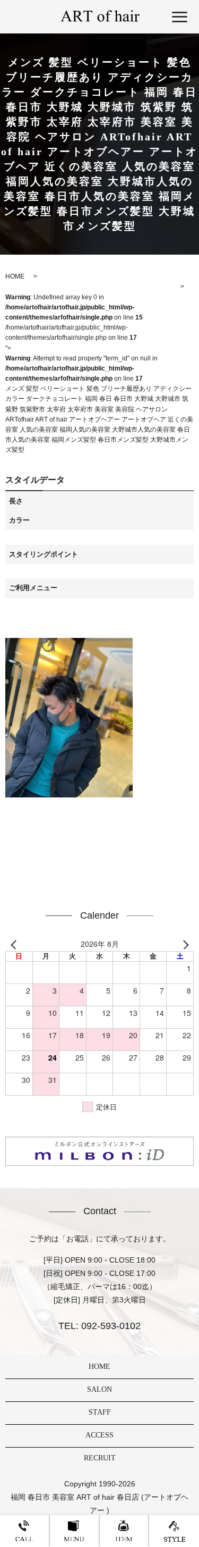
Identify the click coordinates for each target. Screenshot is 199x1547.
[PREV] (15, 944)
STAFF (100, 1412)
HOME (99, 1367)
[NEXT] (184, 944)
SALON (99, 1389)
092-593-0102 (110, 1326)
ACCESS (99, 1435)
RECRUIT (100, 1458)
